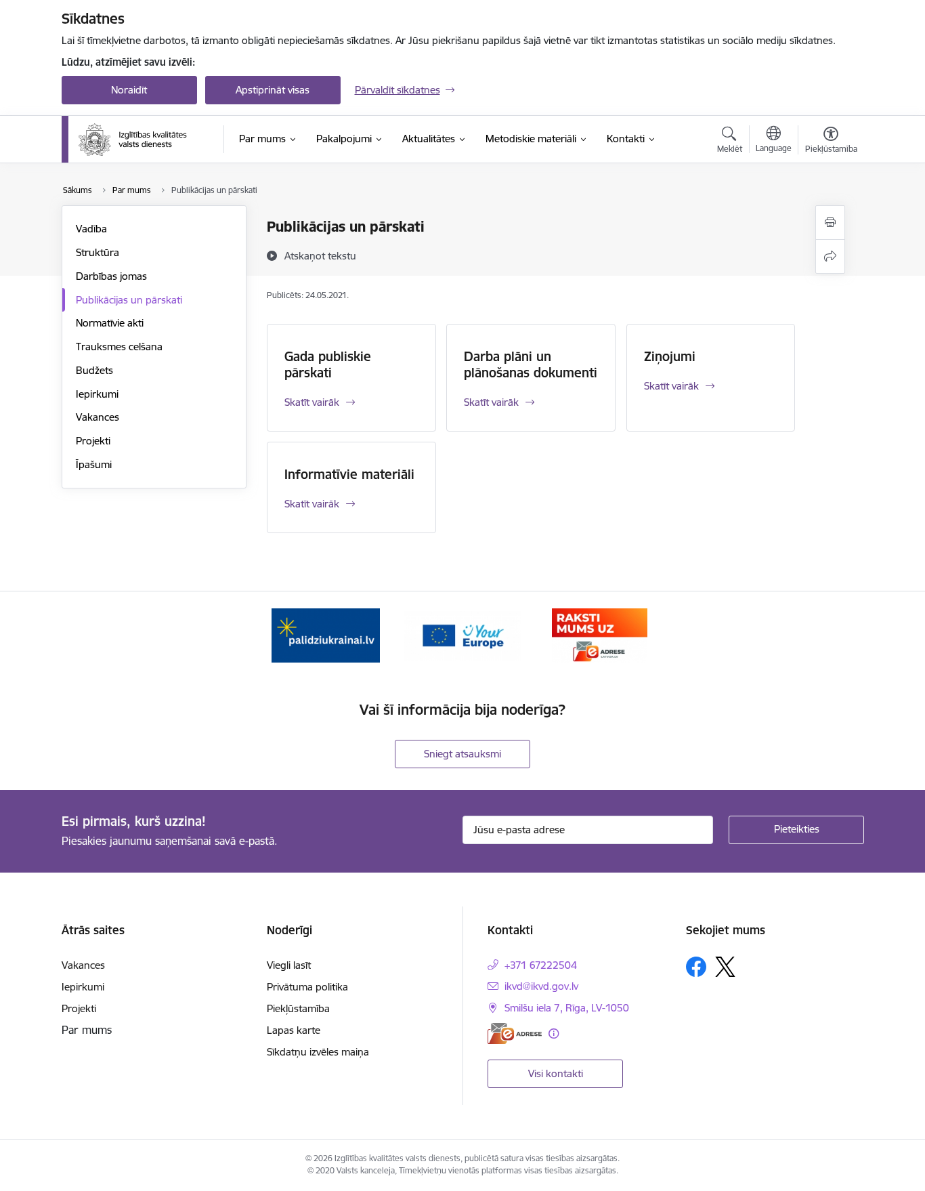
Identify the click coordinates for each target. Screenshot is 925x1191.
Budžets (94, 370)
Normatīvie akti (110, 322)
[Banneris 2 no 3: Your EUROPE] (462, 634)
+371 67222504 (540, 965)
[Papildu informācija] (553, 1033)
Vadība (91, 228)
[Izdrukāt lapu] (830, 222)
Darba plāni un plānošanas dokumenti (530, 364)
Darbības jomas (111, 276)
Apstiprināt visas (272, 89)
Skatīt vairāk (311, 402)
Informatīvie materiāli (349, 474)
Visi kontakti (555, 1073)
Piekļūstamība (298, 1008)
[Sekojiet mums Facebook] (696, 967)
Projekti (93, 440)
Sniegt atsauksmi (462, 753)
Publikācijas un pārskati (129, 299)
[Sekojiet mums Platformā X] (725, 967)
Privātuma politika (307, 986)
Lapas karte (293, 1030)
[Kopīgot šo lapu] (830, 256)
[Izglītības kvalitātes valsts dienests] (142, 139)
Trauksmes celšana (119, 346)
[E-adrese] (515, 1033)
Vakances (97, 417)
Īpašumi (94, 464)
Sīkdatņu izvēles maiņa (318, 1051)
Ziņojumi (669, 356)
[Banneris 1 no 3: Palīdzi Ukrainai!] (326, 634)
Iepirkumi (97, 394)
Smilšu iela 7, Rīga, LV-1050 (566, 1007)
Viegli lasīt (289, 965)
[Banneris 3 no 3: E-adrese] (599, 634)
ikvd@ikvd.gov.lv (541, 986)
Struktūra (97, 252)
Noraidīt (129, 89)
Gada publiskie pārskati (327, 364)
